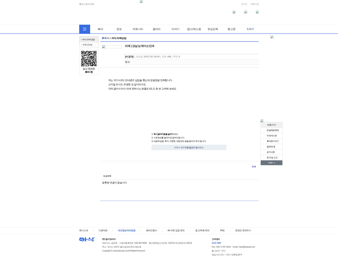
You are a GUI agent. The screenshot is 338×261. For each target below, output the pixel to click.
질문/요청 (270, 146)
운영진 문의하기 (243, 230)
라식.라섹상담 (119, 38)
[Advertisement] (179, 216)
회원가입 (255, 4)
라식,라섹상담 (88, 39)
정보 (119, 28)
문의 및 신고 (271, 157)
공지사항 (270, 152)
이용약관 (103, 230)
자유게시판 (271, 135)
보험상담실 (87, 44)
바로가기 (271, 125)
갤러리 (157, 28)
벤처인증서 (151, 230)
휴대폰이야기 (272, 141)
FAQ (222, 230)
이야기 (175, 28)
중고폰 (232, 28)
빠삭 (100, 28)
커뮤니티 (138, 28)
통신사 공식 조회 (86, 4)
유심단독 (213, 28)
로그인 (244, 4)
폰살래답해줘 (272, 130)
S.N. (250, 28)
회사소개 (83, 230)
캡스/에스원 (194, 28)
